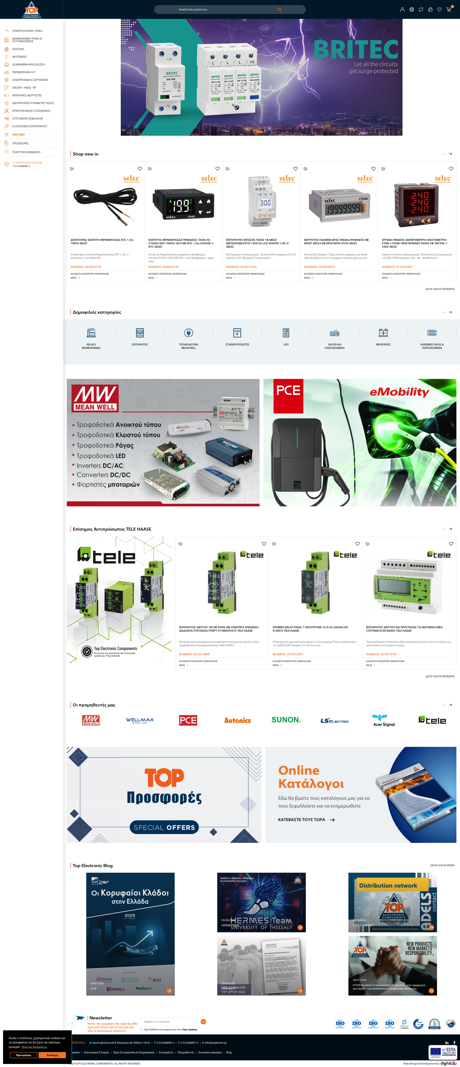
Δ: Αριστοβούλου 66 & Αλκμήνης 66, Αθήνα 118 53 (119, 1042)
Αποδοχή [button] (52, 1055)
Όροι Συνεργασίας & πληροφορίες (134, 1052)
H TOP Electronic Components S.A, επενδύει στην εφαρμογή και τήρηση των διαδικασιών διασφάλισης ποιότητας (389, 986)
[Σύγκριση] (72, 169)
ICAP (94, 988)
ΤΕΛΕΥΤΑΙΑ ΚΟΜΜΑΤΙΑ (26, 152)
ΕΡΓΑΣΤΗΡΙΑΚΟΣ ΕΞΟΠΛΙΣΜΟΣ (31, 111)
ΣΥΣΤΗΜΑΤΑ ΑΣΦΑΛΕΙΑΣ (27, 118)
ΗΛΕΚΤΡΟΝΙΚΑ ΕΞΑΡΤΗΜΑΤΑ (30, 80)
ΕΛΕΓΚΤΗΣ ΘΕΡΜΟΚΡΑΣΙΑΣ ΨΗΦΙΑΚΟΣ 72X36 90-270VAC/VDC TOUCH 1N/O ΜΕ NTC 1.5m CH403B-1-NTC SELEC (181, 243)
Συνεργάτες (166, 1052)
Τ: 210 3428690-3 (164, 1042)
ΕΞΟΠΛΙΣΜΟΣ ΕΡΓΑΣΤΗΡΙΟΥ (29, 126)
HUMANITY (229, 988)
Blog (229, 1052)
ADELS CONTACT (363, 925)
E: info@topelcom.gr (214, 1042)
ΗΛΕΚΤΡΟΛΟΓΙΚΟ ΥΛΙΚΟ (27, 31)
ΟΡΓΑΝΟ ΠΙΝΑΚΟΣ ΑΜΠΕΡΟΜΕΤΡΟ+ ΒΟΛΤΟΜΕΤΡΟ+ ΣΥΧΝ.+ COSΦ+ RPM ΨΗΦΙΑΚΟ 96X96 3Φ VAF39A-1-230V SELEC (415, 243)
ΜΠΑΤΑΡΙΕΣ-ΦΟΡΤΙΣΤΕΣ (27, 95)
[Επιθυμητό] (140, 169)
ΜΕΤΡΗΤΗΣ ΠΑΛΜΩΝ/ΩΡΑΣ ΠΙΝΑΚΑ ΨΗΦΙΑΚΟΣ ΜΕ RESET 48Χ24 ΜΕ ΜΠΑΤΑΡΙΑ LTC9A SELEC (336, 241)
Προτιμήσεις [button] (23, 1055)
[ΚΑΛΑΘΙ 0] (448, 10)
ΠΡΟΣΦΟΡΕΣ (21, 143)
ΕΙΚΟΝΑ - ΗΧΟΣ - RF (24, 87)
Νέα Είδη (18, 134)
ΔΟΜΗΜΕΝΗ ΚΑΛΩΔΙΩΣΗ (28, 64)
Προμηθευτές (186, 1052)
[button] (279, 9)
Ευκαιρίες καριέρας (210, 1052)
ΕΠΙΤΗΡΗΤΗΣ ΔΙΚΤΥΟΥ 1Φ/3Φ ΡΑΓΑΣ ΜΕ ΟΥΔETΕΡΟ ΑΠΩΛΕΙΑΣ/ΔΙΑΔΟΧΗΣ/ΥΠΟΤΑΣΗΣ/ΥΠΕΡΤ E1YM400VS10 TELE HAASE (219, 629)
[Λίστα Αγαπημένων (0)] (439, 10)
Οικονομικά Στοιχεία (96, 1052)
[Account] (402, 9)
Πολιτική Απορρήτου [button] (34, 1047)
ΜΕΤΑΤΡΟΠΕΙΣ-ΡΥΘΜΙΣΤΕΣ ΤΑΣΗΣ (33, 103)
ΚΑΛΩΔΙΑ (18, 49)
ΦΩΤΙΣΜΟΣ (19, 56)
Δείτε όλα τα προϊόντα (440, 289)
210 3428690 (20, 166)
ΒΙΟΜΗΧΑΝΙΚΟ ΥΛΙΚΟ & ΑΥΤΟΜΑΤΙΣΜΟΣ (27, 40)
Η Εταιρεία (73, 1052)
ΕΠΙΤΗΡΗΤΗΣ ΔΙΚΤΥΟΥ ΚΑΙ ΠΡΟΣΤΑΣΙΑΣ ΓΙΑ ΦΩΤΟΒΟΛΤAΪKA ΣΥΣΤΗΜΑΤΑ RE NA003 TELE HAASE (404, 629)
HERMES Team (230, 925)
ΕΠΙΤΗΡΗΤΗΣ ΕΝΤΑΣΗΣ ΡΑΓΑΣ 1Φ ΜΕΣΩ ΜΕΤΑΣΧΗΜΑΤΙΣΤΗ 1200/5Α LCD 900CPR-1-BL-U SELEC (257, 243)
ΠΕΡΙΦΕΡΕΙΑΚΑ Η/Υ (24, 72)
